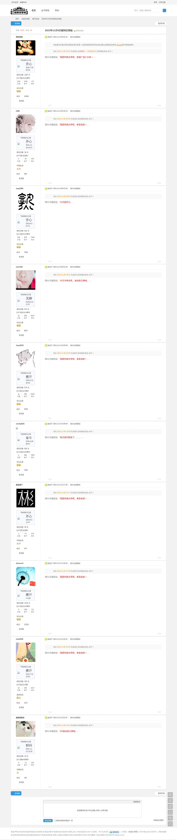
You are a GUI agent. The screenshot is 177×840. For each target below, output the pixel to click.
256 (25, 688)
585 (25, 394)
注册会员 (20, 769)
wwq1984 (19, 188)
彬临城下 (19, 485)
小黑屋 (124, 832)
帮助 (57, 10)
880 (25, 455)
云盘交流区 (25, 19)
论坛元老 (20, 88)
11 (19, 394)
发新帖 (17, 23)
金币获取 (45, 10)
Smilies (64, 801)
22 (19, 688)
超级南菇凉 (20, 718)
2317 (32, 688)
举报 (159, 106)
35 (26, 159)
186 (18, 237)
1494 (25, 81)
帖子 (136, 10)
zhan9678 (19, 345)
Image (51, 801)
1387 (25, 609)
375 (32, 534)
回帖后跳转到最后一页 (64, 821)
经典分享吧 (12, 19)
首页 (34, 10)
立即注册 (162, 2)
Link (54, 801)
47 (26, 534)
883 (25, 316)
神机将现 (19, 37)
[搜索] (164, 10)
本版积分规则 (158, 820)
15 (26, 763)
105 (32, 763)
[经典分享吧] (19, 14)
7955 (32, 455)
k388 (18, 111)
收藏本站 (23, 2)
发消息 (21, 101)
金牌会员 (20, 695)
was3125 (19, 267)
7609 (32, 237)
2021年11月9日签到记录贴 (52, 19)
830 (25, 237)
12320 (26, 624)
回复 (50, 106)
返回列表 (161, 23)
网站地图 (162, 832)
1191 (18, 81)
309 (32, 159)
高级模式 (136, 802)
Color (48, 801)
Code (60, 801)
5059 (32, 394)
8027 (32, 316)
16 (19, 316)
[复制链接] (80, 31)
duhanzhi (19, 563)
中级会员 (20, 166)
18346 (26, 96)
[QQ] (114, 832)
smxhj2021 (20, 424)
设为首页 (15, 2)
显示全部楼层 (75, 37)
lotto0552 (19, 639)
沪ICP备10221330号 (147, 832)
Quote (57, 801)
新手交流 (35, 19)
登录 (155, 2)
